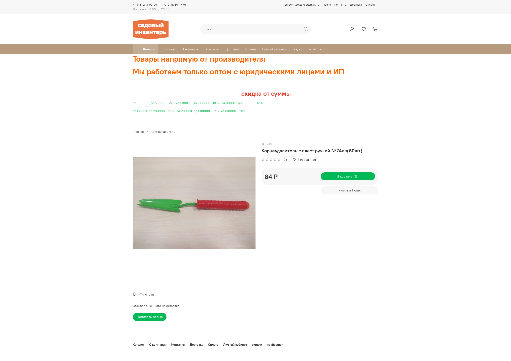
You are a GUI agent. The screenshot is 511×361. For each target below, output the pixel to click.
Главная (138, 132)
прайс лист (317, 49)
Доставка (356, 4)
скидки (297, 49)
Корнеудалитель (163, 132)
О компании (190, 49)
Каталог (149, 49)
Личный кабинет (274, 49)
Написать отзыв (150, 317)
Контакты (340, 4)
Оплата (370, 4)
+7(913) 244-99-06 (145, 4)
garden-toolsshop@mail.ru (302, 4)
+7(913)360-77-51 (174, 4)
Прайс (327, 4)
